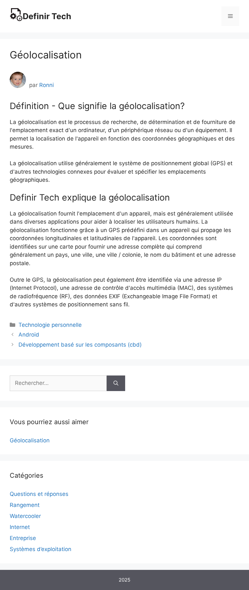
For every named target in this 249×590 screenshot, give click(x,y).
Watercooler (25, 516)
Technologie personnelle (50, 325)
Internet (20, 527)
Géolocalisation (30, 440)
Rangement (25, 505)
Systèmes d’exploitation (40, 549)
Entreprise (23, 538)
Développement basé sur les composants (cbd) (80, 344)
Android (28, 334)
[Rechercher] (116, 383)
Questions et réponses (39, 494)
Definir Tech (47, 16)
